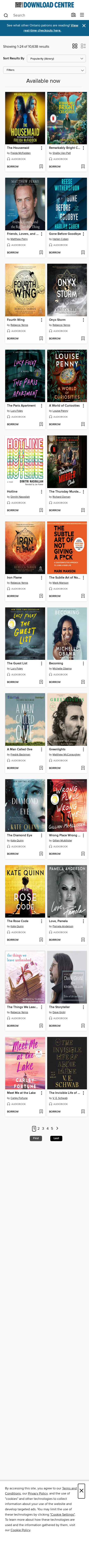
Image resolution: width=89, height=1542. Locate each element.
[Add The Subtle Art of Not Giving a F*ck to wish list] (82, 596)
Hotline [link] (12, 492)
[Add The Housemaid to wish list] (41, 167)
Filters (10, 70)
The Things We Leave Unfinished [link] (23, 1007)
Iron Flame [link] (14, 578)
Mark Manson (61, 582)
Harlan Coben (61, 239)
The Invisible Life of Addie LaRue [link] (65, 1093)
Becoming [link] (56, 663)
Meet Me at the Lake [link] (21, 1093)
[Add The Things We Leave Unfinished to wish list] (41, 1026)
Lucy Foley (17, 411)
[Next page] (57, 1128)
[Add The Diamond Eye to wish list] (41, 854)
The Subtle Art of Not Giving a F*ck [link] (65, 578)
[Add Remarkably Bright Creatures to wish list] (82, 167)
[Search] (6, 15)
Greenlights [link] (57, 749)
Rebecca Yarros (19, 325)
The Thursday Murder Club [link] (65, 492)
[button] (74, 47)
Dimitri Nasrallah (20, 497)
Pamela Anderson (63, 926)
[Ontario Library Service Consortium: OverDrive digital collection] (44, 5)
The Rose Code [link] (17, 921)
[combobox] (36, 15)
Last (56, 1138)
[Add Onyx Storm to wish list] (82, 338)
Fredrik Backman (20, 754)
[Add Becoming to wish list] (82, 682)
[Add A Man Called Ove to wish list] (41, 768)
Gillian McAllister (62, 840)
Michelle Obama (62, 668)
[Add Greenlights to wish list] (82, 768)
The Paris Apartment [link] (21, 406)
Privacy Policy (38, 1493)
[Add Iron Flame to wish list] (41, 596)
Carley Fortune (19, 1098)
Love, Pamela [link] (58, 921)
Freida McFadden (21, 153)
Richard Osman (61, 497)
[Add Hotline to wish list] (41, 510)
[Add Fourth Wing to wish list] (41, 338)
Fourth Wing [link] (16, 320)
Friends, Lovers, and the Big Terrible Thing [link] (23, 234)
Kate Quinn (17, 840)
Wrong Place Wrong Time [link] (65, 835)
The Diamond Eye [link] (19, 835)
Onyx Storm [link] (57, 320)
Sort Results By (13, 58)
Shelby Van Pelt (62, 153)
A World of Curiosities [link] (64, 406)
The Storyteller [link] (59, 1007)
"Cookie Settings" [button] (62, 1515)
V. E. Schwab (60, 1098)
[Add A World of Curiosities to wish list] (82, 424)
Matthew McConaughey (66, 754)
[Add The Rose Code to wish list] (41, 940)
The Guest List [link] (17, 663)
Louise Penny (60, 411)
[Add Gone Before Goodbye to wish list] (82, 252)
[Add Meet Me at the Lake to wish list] (41, 1112)
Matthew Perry (19, 239)
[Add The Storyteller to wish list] (82, 1026)
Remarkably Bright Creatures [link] (65, 148)
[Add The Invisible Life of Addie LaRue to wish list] (82, 1112)
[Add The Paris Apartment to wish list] (41, 424)
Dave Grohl (59, 1012)
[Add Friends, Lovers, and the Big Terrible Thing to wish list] (41, 252)
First (36, 1138)
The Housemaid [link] (18, 148)
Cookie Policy (20, 1530)
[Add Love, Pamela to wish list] (82, 940)
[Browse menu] (82, 15)
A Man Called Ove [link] (19, 749)
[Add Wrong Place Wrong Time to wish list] (82, 854)
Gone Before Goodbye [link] (65, 234)
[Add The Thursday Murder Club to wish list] (82, 510)
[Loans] (73, 16)
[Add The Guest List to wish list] (41, 682)
